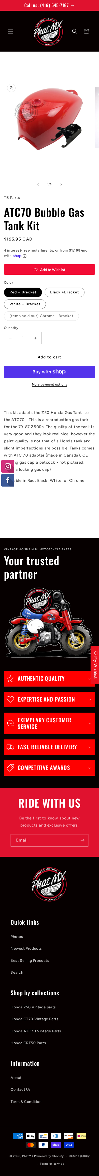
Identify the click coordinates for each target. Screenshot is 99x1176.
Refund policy (79, 1156)
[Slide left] (38, 184)
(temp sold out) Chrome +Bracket (44, 317)
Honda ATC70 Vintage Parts (36, 1031)
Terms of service (52, 1163)
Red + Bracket (23, 292)
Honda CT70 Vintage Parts (34, 1019)
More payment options (49, 384)
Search (17, 972)
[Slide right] (61, 184)
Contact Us (21, 1089)
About (16, 1077)
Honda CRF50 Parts (28, 1043)
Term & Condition (26, 1101)
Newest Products (26, 948)
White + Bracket (25, 304)
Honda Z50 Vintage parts (33, 1007)
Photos (17, 936)
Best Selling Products (30, 960)
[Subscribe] (82, 840)
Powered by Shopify (49, 1156)
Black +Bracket (64, 292)
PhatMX (27, 1156)
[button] (10, 31)
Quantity (11, 328)
